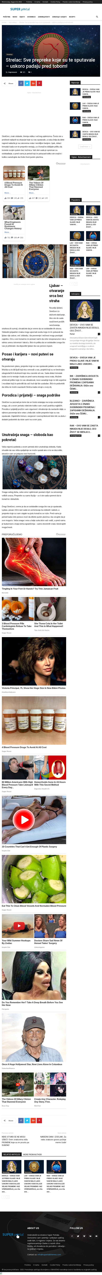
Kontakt (45, 2)
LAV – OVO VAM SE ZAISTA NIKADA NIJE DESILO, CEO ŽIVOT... (76, 248)
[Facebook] (72, 1236)
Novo (15, 17)
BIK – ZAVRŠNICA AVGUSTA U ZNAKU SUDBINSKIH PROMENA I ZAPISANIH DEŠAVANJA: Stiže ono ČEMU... (84, 382)
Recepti (72, 17)
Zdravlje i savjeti (59, 17)
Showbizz (31, 17)
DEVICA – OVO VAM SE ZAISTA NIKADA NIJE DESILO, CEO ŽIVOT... (91, 134)
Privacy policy (88, 2)
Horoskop (13, 22)
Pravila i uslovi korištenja (71, 2)
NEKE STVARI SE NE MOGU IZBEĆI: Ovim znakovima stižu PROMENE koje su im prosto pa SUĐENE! (15, 1141)
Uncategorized (76, 265)
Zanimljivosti (44, 17)
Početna (29, 2)
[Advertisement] (34, 113)
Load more (84, 147)
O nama (37, 2)
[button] (97, 17)
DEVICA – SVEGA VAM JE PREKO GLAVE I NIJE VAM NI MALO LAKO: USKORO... (84, 360)
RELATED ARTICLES (11, 1155)
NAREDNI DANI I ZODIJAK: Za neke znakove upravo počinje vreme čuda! (53, 1140)
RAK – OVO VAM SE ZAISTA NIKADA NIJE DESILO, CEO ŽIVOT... (76, 273)
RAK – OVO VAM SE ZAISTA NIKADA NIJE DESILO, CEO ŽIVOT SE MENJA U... (84, 428)
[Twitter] (78, 1236)
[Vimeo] (84, 1236)
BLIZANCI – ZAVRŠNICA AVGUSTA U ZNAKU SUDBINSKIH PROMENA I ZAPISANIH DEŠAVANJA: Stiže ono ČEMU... (82, 407)
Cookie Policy (55, 2)
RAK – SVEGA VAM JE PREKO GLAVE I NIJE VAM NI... (90, 120)
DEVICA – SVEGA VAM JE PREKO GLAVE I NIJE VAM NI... (91, 91)
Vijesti (22, 17)
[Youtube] (96, 1236)
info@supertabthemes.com (49, 1254)
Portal (72, 334)
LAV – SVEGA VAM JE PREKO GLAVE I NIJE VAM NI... (90, 106)
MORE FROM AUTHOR (32, 1155)
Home (4, 22)
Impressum (12, 72)
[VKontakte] (90, 1236)
